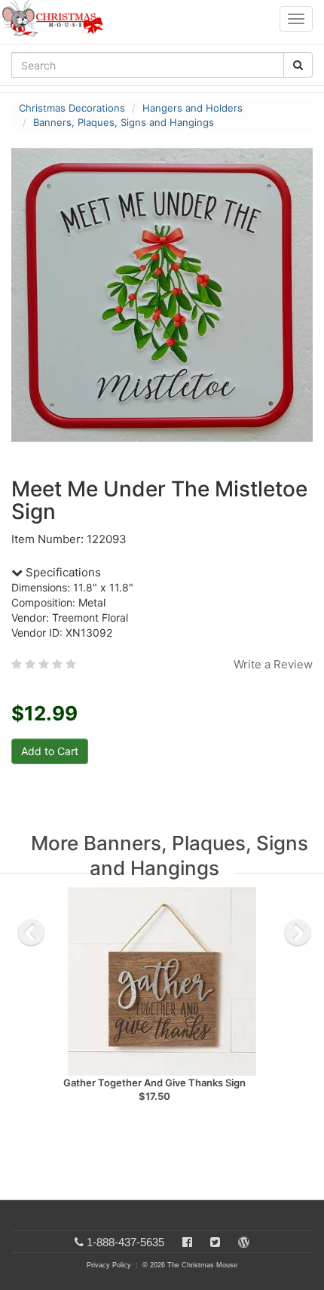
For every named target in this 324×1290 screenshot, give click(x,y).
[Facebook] (187, 1242)
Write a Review (273, 664)
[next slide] (298, 932)
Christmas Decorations (72, 108)
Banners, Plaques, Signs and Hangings (123, 122)
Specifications (62, 572)
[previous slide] (31, 932)
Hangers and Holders (192, 108)
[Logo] (57, 19)
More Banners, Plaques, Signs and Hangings (169, 855)
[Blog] (243, 1242)
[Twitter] (215, 1242)
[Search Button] (298, 65)
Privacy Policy (109, 1265)
